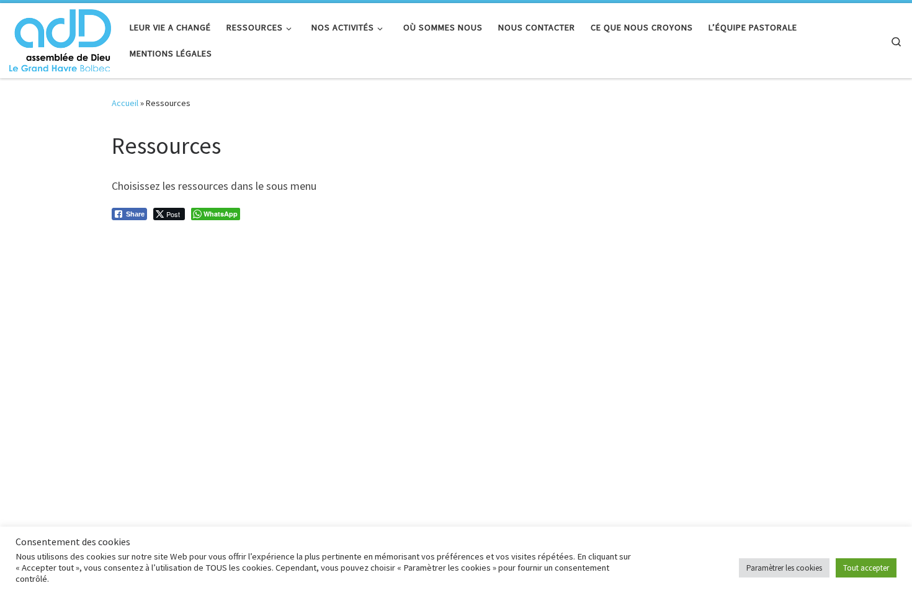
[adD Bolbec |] (60, 38)
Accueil (125, 103)
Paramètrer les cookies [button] (784, 568)
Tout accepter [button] (866, 568)
